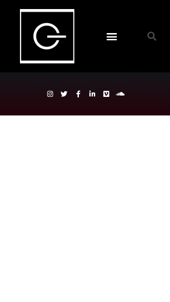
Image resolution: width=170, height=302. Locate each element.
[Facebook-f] (78, 94)
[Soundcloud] (120, 94)
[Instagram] (50, 94)
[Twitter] (64, 94)
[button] (111, 36)
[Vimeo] (106, 94)
